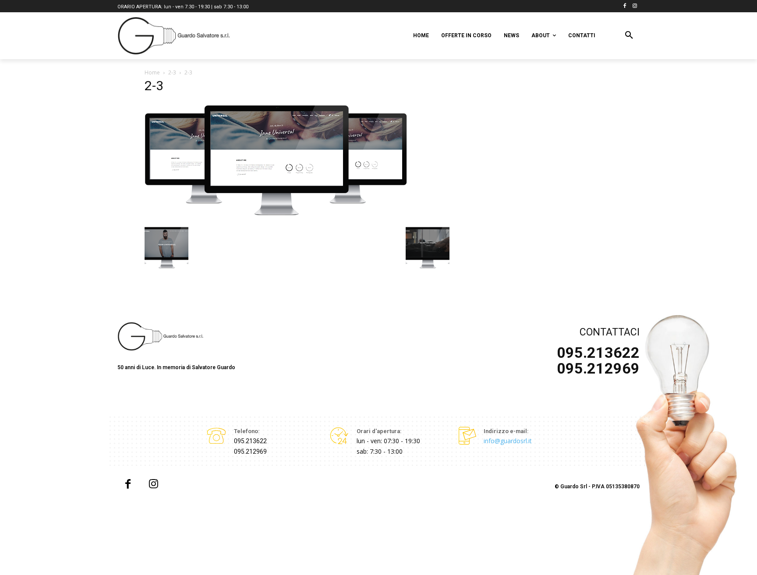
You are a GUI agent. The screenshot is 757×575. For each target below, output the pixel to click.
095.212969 (250, 451)
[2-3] (276, 217)
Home (152, 72)
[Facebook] (624, 6)
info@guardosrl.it (508, 441)
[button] (629, 35)
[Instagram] (635, 6)
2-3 (172, 72)
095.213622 (250, 440)
